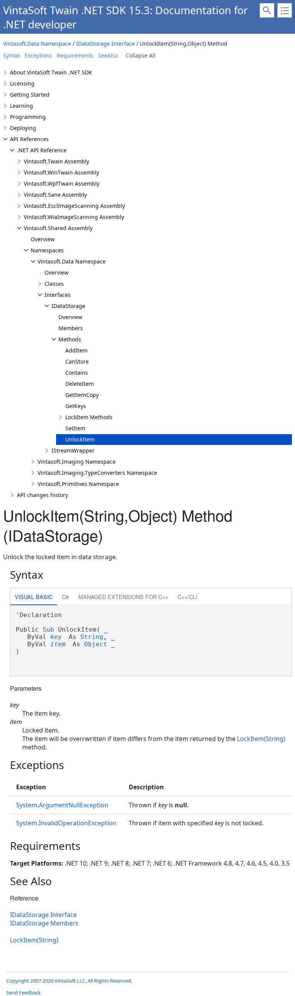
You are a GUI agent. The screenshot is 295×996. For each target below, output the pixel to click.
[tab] (33, 597)
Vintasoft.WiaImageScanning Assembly (74, 217)
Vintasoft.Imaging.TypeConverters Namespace (97, 472)
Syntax (11, 55)
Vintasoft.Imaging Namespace (77, 461)
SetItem (75, 428)
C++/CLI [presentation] (187, 597)
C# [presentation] (65, 597)
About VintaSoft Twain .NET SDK (51, 72)
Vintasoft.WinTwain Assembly (61, 172)
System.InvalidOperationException (66, 823)
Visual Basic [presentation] (34, 597)
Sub (48, 629)
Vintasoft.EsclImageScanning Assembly (74, 205)
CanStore (77, 361)
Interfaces (58, 294)
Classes (54, 283)
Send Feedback (23, 992)
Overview (43, 239)
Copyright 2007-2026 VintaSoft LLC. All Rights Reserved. (69, 980)
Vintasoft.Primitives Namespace (78, 483)
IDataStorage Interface (105, 43)
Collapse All (141, 55)
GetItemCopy (82, 394)
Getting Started (30, 94)
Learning (21, 105)
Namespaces (47, 250)
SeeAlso (108, 55)
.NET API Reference (41, 150)
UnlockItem (79, 439)
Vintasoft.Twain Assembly (56, 161)
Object (95, 644)
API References (29, 139)
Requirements (75, 55)
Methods (69, 339)
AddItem (76, 350)
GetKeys (75, 406)
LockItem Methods (89, 417)
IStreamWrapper (72, 450)
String (91, 636)
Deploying (23, 128)
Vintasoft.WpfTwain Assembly (61, 183)
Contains (76, 372)
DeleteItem (79, 383)
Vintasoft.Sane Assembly (55, 194)
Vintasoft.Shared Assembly (58, 228)
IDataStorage (68, 306)
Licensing (22, 83)
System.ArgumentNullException (62, 805)
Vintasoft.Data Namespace (37, 43)
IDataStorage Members (44, 923)
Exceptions (38, 55)
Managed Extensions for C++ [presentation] (123, 597)
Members (70, 328)
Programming (28, 116)
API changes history (42, 495)
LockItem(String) (261, 738)
